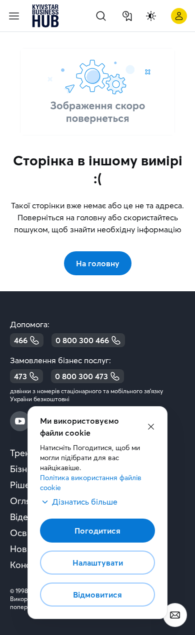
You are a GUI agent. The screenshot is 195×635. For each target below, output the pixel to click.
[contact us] (175, 615)
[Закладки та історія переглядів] (127, 16)
